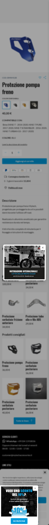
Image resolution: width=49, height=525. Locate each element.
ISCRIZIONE (19, 521)
